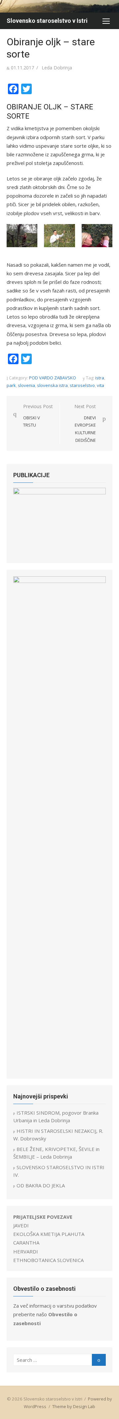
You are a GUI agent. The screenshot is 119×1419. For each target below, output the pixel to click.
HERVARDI (25, 1251)
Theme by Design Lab (73, 1406)
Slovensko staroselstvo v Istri (47, 20)
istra (99, 378)
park (11, 385)
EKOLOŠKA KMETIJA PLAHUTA (48, 1234)
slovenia (26, 385)
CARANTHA (26, 1242)
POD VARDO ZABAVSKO (52, 378)
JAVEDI (21, 1225)
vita (100, 385)
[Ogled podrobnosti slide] (59, 522)
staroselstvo (82, 385)
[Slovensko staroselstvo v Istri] (59, 6)
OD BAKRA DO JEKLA (41, 1185)
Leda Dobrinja (57, 67)
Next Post (85, 423)
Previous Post (38, 415)
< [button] (21, 520)
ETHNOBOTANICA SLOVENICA (48, 1260)
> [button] (97, 520)
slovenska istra (52, 385)
